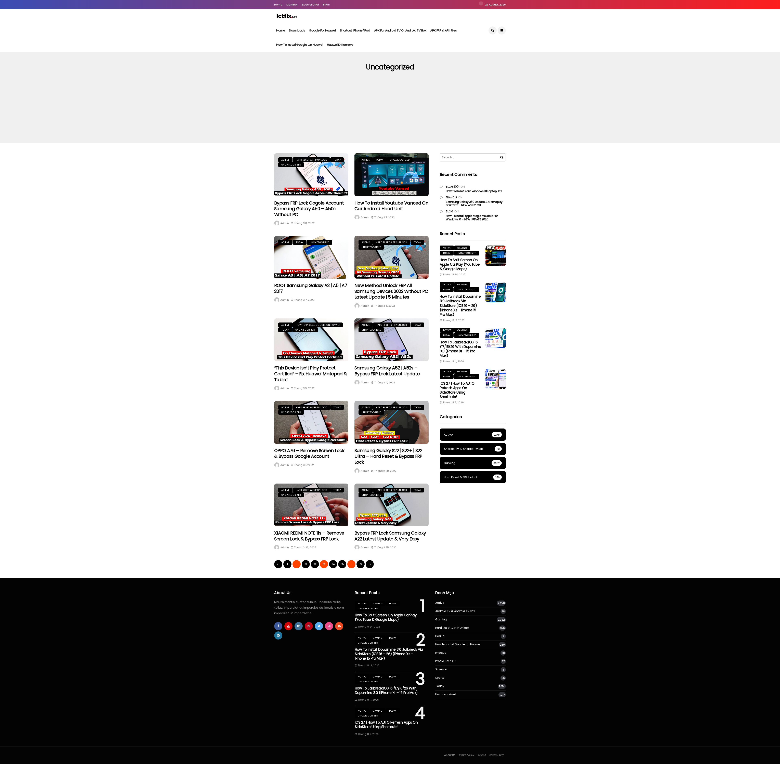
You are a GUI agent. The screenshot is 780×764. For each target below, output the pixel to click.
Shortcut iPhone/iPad (355, 30)
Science (441, 669)
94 (333, 564)
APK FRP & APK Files (443, 30)
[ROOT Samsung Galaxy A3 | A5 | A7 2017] (311, 257)
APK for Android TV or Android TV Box (400, 30)
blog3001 (452, 187)
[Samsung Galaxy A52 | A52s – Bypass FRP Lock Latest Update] (391, 339)
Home (278, 4)
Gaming (462, 248)
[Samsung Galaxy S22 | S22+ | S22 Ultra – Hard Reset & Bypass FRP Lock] (391, 422)
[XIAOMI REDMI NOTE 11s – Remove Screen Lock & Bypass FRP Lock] (311, 505)
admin (284, 223)
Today (337, 159)
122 (360, 564)
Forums (481, 755)
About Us (449, 755)
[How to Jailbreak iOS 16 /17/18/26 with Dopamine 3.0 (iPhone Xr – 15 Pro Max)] (495, 338)
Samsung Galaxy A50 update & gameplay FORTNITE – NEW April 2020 (474, 203)
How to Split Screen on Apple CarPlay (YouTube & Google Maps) (460, 264)
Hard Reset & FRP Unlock (311, 159)
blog (449, 211)
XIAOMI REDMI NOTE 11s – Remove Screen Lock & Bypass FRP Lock (309, 536)
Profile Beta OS (445, 661)
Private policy (466, 755)
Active (285, 159)
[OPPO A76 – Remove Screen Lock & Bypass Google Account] (311, 422)
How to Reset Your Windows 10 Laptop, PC (474, 191)
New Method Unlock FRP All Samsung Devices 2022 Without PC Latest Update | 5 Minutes (391, 291)
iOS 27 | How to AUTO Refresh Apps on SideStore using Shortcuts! (457, 390)
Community (496, 755)
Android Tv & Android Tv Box (455, 611)
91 (305, 564)
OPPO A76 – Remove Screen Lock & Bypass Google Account (309, 453)
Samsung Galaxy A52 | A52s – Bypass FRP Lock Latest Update (387, 371)
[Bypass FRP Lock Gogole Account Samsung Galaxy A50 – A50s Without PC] (311, 174)
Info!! (326, 4)
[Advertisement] (390, 112)
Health (439, 636)
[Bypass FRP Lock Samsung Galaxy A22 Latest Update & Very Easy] (391, 505)
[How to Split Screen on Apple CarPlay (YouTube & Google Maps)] (495, 256)
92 (314, 564)
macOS (440, 653)
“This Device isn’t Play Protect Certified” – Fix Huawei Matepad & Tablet (310, 374)
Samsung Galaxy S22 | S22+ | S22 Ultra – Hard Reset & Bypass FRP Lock (388, 456)
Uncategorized (291, 164)
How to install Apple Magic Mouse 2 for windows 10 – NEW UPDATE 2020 (472, 217)
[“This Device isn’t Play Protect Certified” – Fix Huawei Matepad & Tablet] (311, 339)
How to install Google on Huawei (299, 44)
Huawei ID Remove (340, 44)
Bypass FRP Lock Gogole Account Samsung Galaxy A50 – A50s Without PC (309, 209)
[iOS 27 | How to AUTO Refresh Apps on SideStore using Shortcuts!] (495, 379)
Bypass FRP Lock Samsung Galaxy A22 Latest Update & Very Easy (390, 536)
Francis (451, 197)
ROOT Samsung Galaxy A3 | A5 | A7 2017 (310, 288)
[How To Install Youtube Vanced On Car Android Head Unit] (391, 174)
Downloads (297, 30)
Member (292, 4)
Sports (439, 678)
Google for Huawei (322, 30)
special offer (310, 4)
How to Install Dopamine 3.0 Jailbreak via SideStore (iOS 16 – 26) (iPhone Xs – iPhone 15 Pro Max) (460, 305)
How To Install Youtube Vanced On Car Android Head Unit (391, 206)
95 (342, 564)
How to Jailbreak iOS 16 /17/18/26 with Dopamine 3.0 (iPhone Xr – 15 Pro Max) (460, 349)
